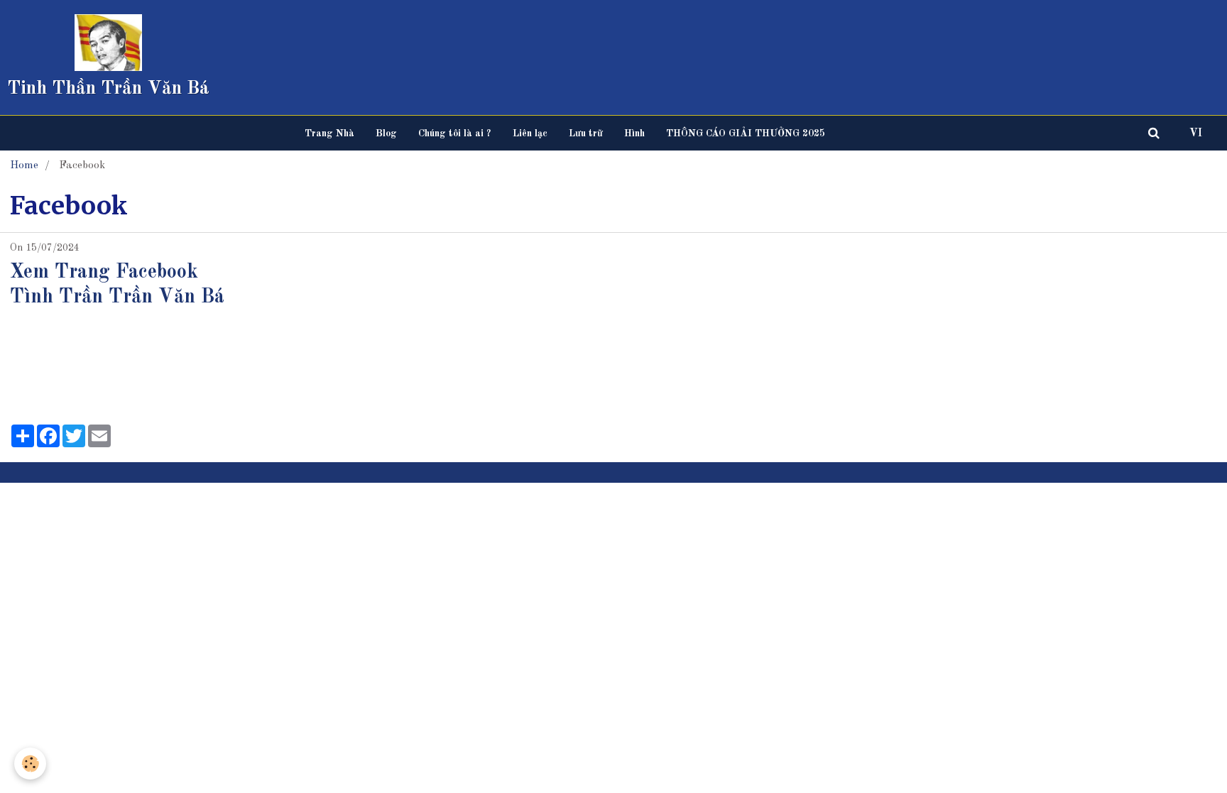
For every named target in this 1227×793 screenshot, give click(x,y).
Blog (386, 133)
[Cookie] (30, 764)
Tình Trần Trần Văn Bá (117, 297)
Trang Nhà (329, 133)
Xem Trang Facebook (104, 273)
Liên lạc (530, 133)
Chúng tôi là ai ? (454, 133)
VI (1195, 133)
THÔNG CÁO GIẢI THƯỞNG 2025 (745, 133)
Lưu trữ (586, 133)
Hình (634, 133)
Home (24, 165)
